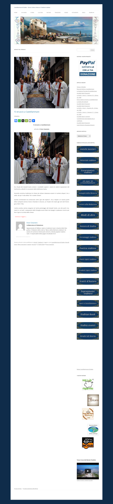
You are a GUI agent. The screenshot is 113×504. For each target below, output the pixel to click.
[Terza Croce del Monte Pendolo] (88, 471)
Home (15, 12)
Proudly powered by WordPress (30, 488)
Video (83, 12)
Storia (32, 12)
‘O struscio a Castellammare (26, 111)
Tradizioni (57, 12)
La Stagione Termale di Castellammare (87, 91)
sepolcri (29, 244)
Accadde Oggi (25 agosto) (83, 104)
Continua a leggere (21, 216)
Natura (49, 12)
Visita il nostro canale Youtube (85, 480)
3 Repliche (16, 116)
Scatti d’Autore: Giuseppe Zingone (85, 125)
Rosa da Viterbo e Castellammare (85, 89)
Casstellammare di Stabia (58, 242)
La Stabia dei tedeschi (82, 102)
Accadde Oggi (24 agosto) (83, 106)
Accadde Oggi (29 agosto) (83, 93)
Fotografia (75, 12)
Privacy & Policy (18, 488)
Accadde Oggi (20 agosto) (83, 123)
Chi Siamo (24, 12)
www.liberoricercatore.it (23, 236)
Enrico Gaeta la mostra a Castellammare (87, 99)
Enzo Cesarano (50, 244)
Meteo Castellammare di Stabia (85, 369)
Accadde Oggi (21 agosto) (83, 116)
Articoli (35, 242)
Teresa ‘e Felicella (81, 87)
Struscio (34, 244)
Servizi (66, 12)
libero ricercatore (22, 244)
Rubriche (91, 12)
